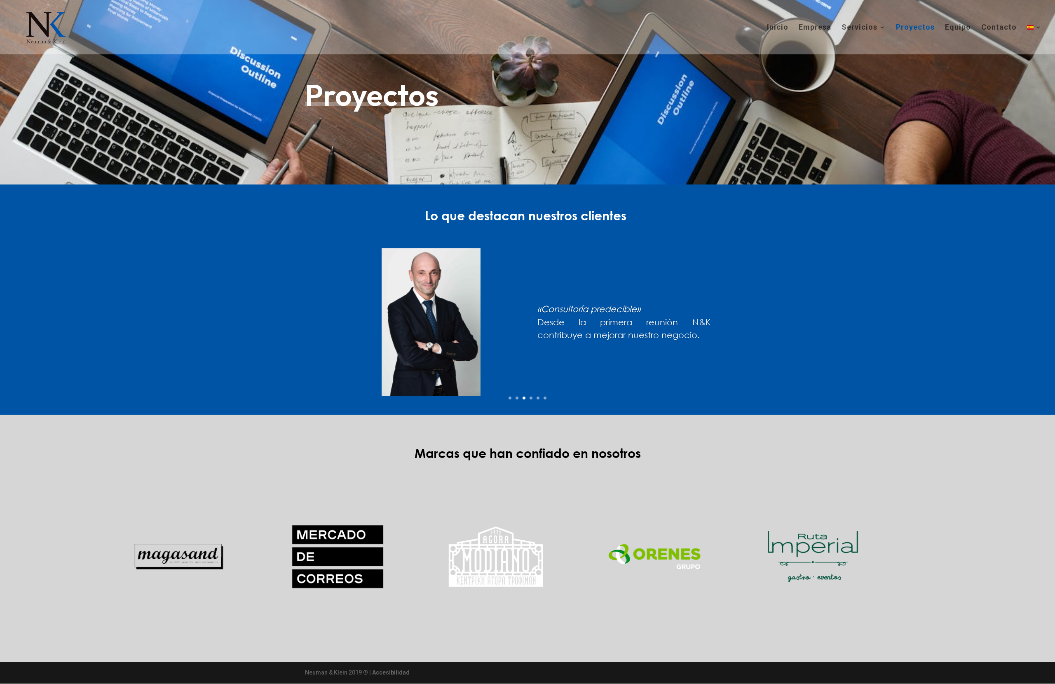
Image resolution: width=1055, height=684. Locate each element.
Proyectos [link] (915, 27)
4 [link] (531, 398)
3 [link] (524, 398)
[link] (44, 26)
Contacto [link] (999, 27)
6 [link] (545, 398)
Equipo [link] (958, 27)
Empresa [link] (815, 27)
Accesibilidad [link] (391, 672)
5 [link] (538, 398)
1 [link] (510, 398)
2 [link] (517, 398)
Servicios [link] (859, 27)
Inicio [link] (777, 27)
